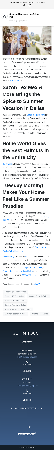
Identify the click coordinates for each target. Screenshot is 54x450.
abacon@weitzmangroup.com (27, 385)
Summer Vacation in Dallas (15, 314)
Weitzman (29, 256)
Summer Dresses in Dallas (15, 300)
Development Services (30, 274)
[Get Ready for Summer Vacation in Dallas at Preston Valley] (27, 40)
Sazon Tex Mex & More (36, 114)
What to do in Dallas (40, 314)
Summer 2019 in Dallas (14, 296)
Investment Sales (26, 271)
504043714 (36, 283)
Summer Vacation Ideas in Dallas (18, 309)
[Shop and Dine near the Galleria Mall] (4, 16)
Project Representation (32, 267)
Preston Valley (15, 80)
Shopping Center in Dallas (15, 292)
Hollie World (7, 163)
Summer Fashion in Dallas (15, 305)
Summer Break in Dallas (38, 296)
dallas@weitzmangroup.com (27, 357)
